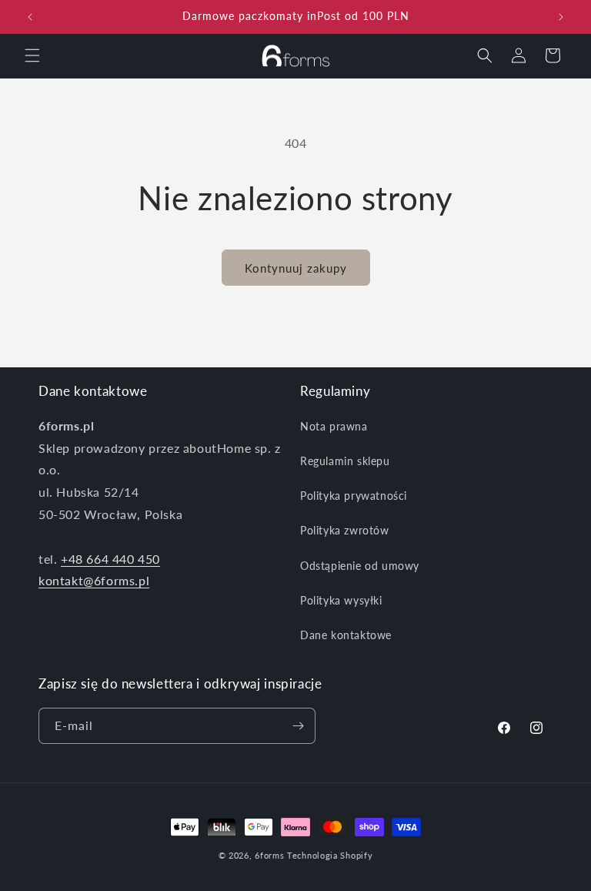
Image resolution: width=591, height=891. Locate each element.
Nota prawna (334, 426)
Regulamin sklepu (345, 460)
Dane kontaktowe (346, 634)
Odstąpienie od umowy (359, 565)
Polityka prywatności (353, 495)
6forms (269, 855)
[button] (32, 55)
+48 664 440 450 (110, 558)
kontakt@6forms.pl (93, 580)
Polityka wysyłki (341, 600)
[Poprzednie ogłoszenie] (30, 17)
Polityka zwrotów (344, 530)
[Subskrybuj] (298, 726)
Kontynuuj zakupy (296, 268)
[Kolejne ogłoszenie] (561, 17)
